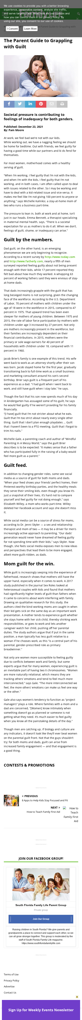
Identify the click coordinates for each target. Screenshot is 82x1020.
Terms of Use (11, 974)
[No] (77, 19)
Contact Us (10, 992)
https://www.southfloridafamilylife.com (41, 943)
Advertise (9, 986)
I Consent (12, 28)
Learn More (30, 28)
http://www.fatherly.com (26, 261)
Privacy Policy (11, 980)
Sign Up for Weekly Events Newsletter (41, 1010)
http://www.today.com (60, 257)
